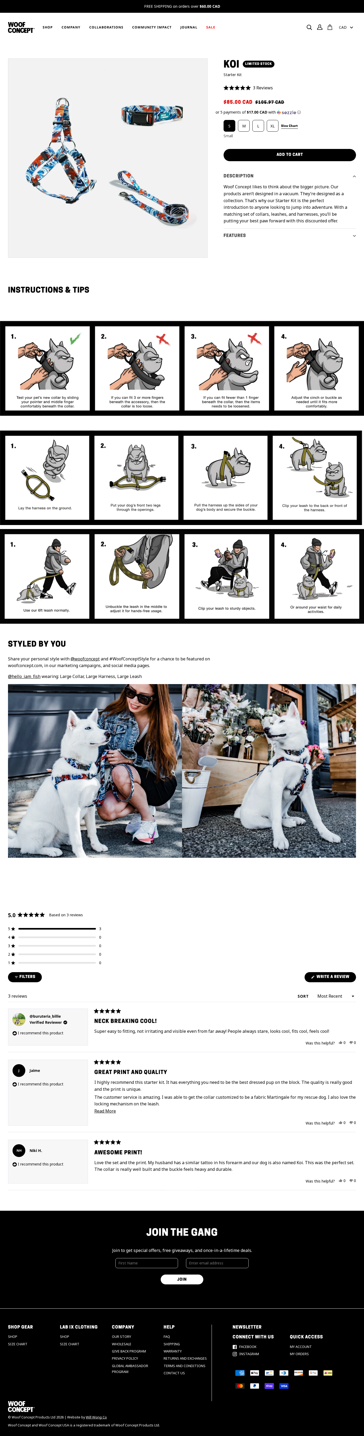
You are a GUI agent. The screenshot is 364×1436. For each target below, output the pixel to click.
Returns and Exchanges (185, 1358)
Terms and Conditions (184, 1366)
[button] (290, 87)
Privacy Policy (125, 1358)
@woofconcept (85, 659)
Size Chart (17, 1344)
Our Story (121, 1336)
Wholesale (121, 1344)
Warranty (173, 1351)
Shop (12, 1336)
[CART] (330, 27)
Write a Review (336, 978)
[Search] (309, 27)
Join (182, 1280)
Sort (304, 996)
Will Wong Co (96, 1417)
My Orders (299, 1354)
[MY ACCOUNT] (320, 27)
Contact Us (174, 1373)
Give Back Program (129, 1351)
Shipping (172, 1344)
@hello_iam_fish (24, 676)
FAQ (167, 1336)
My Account (301, 1347)
